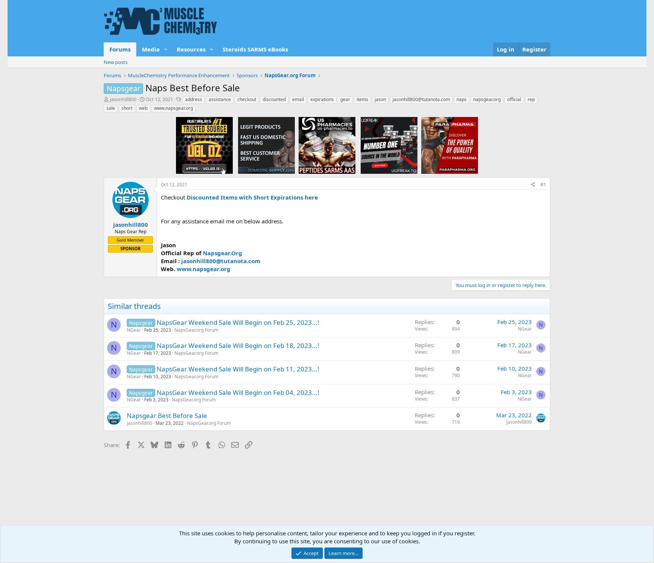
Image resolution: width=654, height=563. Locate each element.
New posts (116, 62)
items (362, 99)
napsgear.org (487, 99)
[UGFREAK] (389, 145)
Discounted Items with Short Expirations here (252, 197)
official (514, 99)
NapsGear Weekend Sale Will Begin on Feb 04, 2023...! (238, 392)
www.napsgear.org (173, 108)
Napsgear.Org (222, 253)
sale (110, 108)
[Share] (533, 185)
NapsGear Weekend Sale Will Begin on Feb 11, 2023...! (238, 369)
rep (531, 99)
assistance (220, 99)
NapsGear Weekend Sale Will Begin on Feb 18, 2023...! (238, 345)
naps (461, 99)
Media (151, 49)
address (193, 99)
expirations (322, 99)
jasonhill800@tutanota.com (421, 99)
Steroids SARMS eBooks (255, 49)
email (298, 99)
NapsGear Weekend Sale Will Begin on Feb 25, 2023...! (238, 322)
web (143, 108)
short (126, 108)
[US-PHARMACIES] (327, 145)
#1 (543, 184)
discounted (274, 99)
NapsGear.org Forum (196, 330)
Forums (120, 49)
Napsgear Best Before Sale (167, 415)
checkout (246, 99)
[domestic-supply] (266, 145)
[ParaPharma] (449, 145)
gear (345, 99)
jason (380, 99)
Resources (191, 49)
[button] (165, 49)
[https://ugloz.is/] (204, 145)
